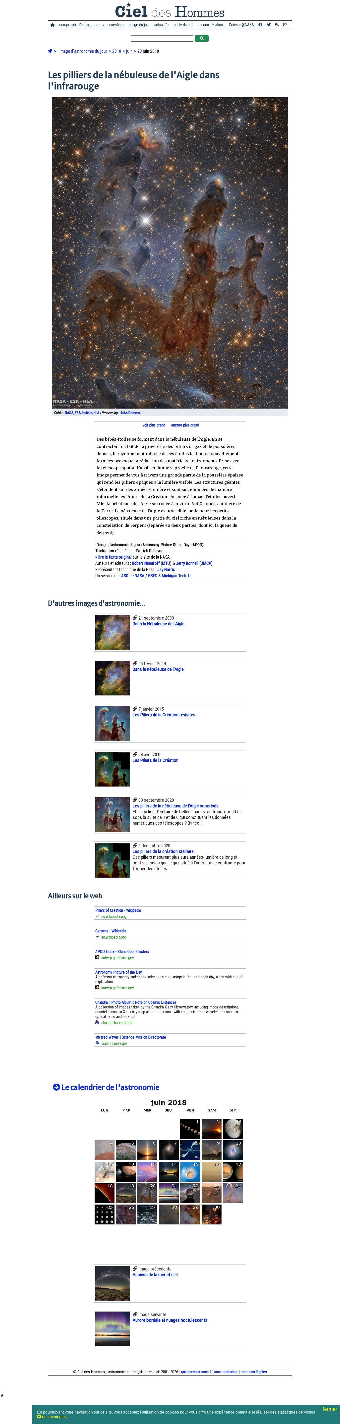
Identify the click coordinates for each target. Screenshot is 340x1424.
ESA (78, 413)
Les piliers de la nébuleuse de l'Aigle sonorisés (176, 806)
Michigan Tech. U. (177, 575)
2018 (117, 51)
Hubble (87, 413)
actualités (161, 24)
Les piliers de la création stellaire (163, 851)
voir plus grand (153, 425)
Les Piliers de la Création (155, 760)
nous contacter (226, 1372)
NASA (69, 413)
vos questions (113, 24)
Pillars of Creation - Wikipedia (118, 910)
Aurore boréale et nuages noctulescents (170, 1320)
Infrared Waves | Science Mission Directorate (130, 1037)
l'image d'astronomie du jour (82, 51)
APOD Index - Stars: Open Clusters (122, 951)
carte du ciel (183, 24)
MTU (166, 563)
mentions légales (254, 1372)
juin (129, 51)
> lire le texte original (113, 557)
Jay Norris (166, 569)
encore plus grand (184, 425)
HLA (96, 413)
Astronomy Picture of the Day (118, 972)
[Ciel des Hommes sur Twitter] (269, 25)
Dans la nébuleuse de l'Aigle (158, 669)
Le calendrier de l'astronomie (110, 1087)
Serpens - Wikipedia (110, 931)
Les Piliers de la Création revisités (164, 715)
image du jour (139, 24)
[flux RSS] (277, 25)
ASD (124, 575)
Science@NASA (241, 24)
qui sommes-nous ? (196, 1372)
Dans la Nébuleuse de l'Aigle (158, 624)
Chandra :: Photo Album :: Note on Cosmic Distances (135, 1002)
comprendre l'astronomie (78, 24)
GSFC (152, 575)
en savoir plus (54, 1417)
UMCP (206, 563)
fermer (331, 1409)
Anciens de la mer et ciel (155, 1274)
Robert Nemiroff (146, 563)
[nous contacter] (285, 25)
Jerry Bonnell (187, 563)
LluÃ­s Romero (130, 413)
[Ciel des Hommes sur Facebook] (260, 25)
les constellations (211, 24)
